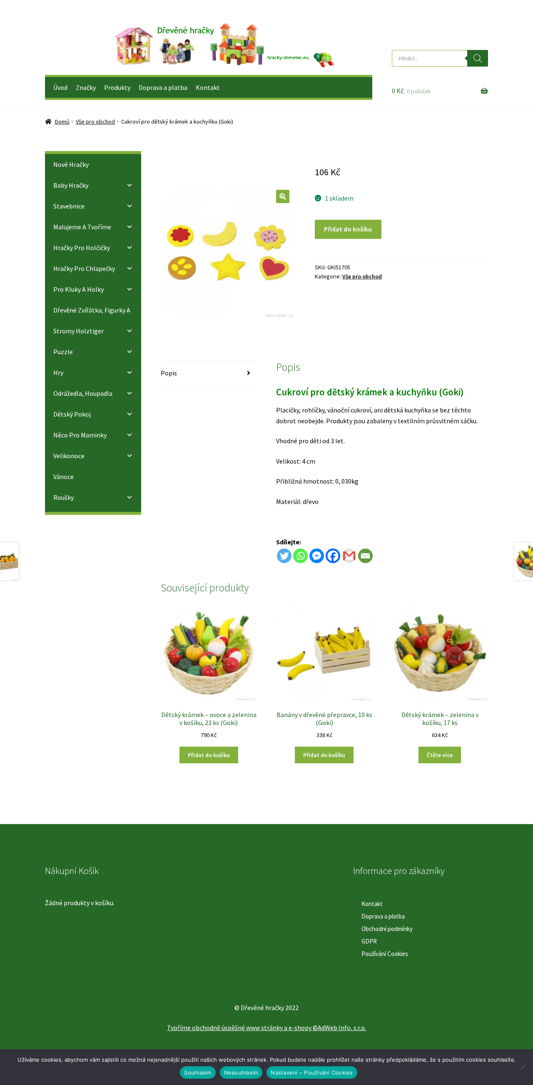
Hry (58, 372)
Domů (62, 121)
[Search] (477, 58)
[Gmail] (349, 556)
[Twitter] (284, 556)
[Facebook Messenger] (316, 556)
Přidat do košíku (348, 229)
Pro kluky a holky (78, 289)
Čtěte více (440, 755)
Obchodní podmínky (387, 929)
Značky (86, 87)
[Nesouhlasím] (522, 1067)
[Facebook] (333, 556)
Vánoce (63, 476)
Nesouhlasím (241, 1072)
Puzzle (63, 352)
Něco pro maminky (80, 435)
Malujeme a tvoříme (82, 227)
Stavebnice (69, 206)
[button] (282, 196)
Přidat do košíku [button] (209, 755)
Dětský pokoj (72, 414)
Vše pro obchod (95, 121)
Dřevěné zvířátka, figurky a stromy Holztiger (91, 320)
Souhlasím (197, 1072)
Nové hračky (71, 164)
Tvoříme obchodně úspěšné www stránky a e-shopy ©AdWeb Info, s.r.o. (266, 1027)
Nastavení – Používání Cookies (312, 1072)
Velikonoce (69, 456)
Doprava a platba (163, 87)
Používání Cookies (384, 954)
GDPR (369, 941)
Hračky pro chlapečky (84, 268)
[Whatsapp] (300, 556)
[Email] (365, 556)
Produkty (117, 87)
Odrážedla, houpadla (82, 393)
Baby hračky (70, 185)
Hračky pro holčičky (81, 247)
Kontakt (208, 87)
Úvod (60, 87)
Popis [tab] (169, 373)
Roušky (63, 497)
